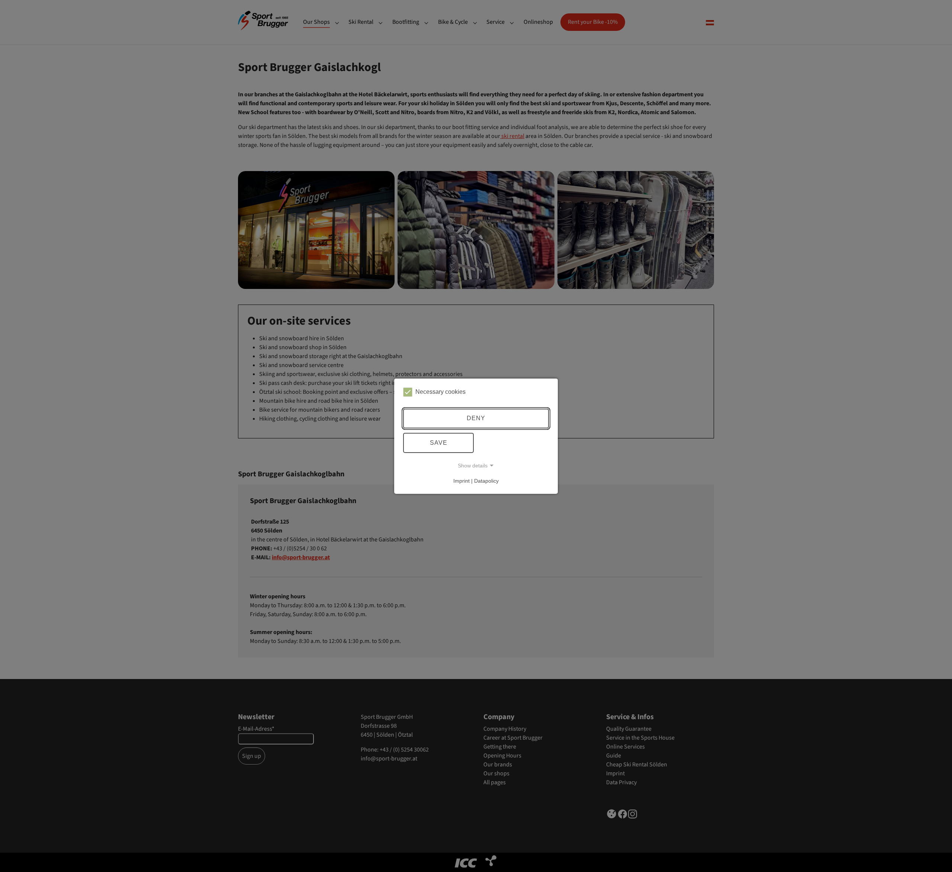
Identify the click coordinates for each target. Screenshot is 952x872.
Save (438, 443)
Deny (476, 418)
